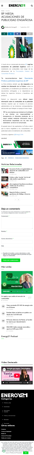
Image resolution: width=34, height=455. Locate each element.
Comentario (5, 216)
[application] (17, 376)
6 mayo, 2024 (13, 180)
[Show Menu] (2, 5)
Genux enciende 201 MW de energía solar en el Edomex (20, 306)
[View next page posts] (18, 199)
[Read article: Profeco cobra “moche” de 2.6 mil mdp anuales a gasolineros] (4, 178)
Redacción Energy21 (11, 27)
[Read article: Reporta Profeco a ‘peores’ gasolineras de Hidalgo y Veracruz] (4, 193)
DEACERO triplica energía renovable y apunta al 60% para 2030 (18, 328)
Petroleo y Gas (7, 402)
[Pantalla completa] (30, 383)
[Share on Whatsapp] (4, 33)
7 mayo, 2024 (13, 174)
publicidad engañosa (22, 158)
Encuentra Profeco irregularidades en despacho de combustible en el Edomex (21, 170)
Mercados (6, 419)
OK (26, 453)
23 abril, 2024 (13, 195)
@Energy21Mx (18, 135)
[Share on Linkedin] (11, 33)
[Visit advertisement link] (17, 144)
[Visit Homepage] (17, 5)
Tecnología (6, 423)
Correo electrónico (7, 238)
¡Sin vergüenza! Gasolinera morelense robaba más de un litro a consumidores (21, 185)
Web (2, 246)
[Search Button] (32, 5)
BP (26, 64)
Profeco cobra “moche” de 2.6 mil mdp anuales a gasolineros (20, 178)
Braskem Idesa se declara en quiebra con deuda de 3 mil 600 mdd (19, 314)
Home (2, 10)
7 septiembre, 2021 (24, 27)
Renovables (7, 410)
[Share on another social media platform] (30, 33)
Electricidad (7, 406)
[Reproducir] (3, 383)
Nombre (4, 231)
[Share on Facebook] (17, 33)
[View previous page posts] (15, 199)
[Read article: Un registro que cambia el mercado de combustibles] (17, 282)
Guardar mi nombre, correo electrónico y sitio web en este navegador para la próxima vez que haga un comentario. (17, 254)
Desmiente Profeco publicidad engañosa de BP (17, 79)
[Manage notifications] (3, 451)
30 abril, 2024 (13, 189)
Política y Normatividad (9, 415)
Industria (8, 10)
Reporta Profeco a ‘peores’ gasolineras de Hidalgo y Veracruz (20, 193)
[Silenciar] (28, 383)
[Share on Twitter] (24, 33)
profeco (11, 158)
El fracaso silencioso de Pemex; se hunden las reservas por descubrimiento (19, 321)
